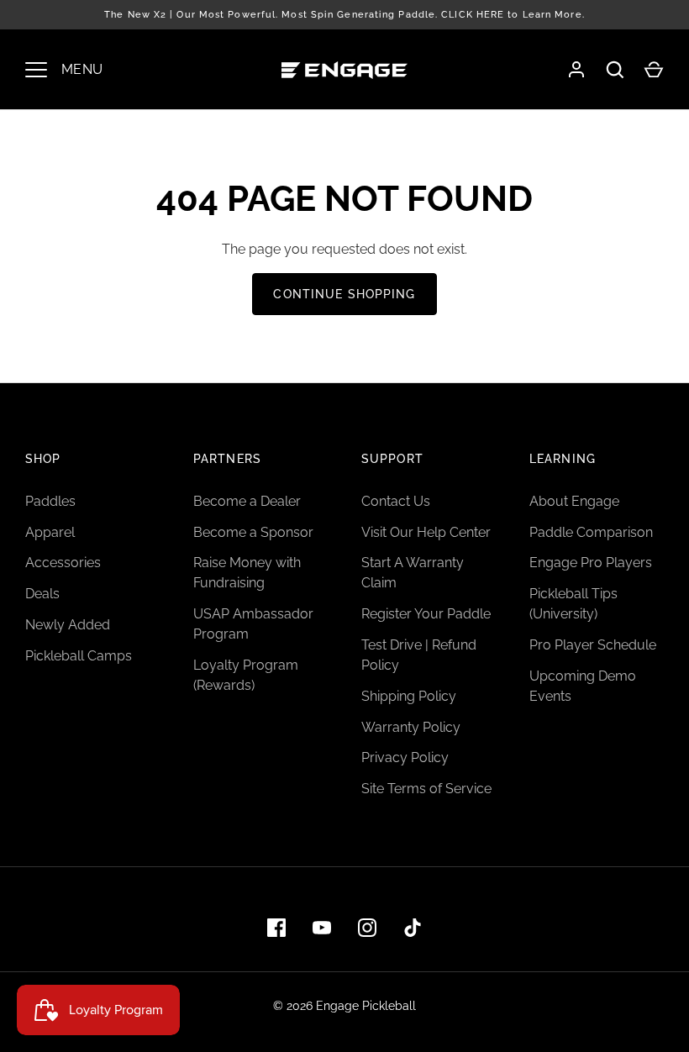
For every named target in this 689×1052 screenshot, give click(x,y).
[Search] (615, 69)
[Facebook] (276, 927)
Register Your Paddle (426, 614)
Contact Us (395, 501)
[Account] (576, 69)
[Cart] (653, 69)
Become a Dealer (247, 501)
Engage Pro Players (590, 563)
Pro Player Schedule (592, 645)
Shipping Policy (408, 696)
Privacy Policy (405, 757)
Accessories (63, 563)
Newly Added (67, 625)
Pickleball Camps (78, 656)
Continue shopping (344, 294)
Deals (42, 594)
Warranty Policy (410, 727)
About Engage (574, 501)
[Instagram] (367, 927)
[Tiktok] (412, 927)
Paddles (50, 501)
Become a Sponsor (253, 532)
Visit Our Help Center (426, 532)
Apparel (50, 532)
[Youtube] (321, 927)
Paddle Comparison (591, 532)
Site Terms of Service (426, 789)
